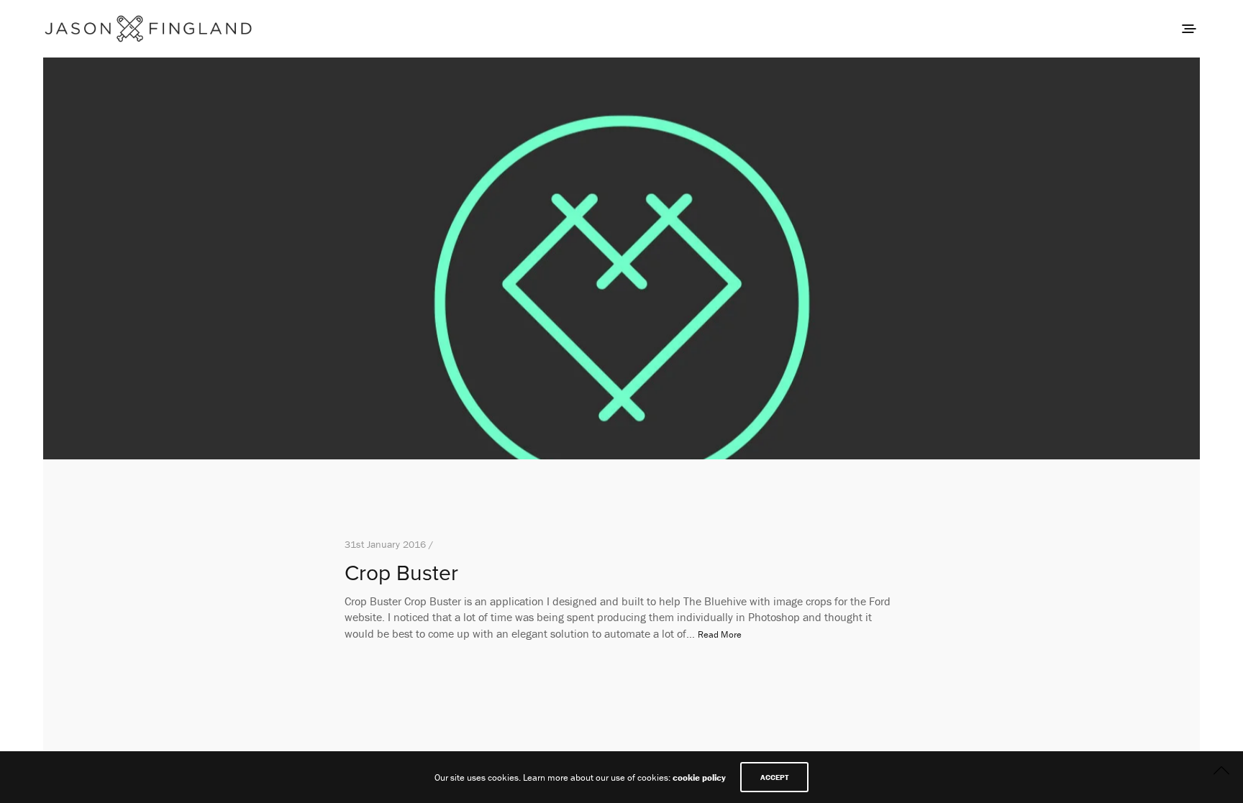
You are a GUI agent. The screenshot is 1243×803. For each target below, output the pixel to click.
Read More (720, 634)
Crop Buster (401, 573)
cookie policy (699, 777)
